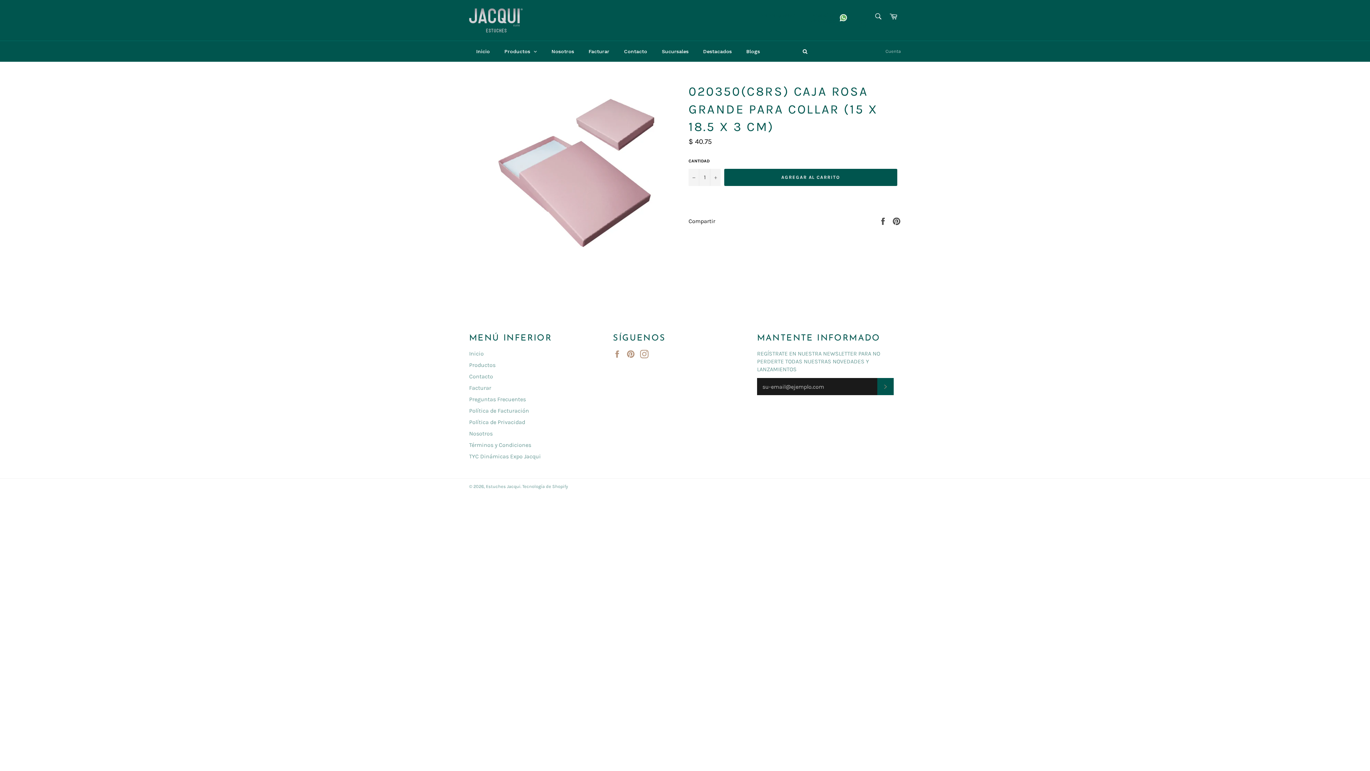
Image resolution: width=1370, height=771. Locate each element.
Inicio (476, 353)
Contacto (481, 376)
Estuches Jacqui (503, 486)
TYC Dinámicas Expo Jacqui (505, 456)
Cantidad (699, 160)
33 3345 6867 (778, 15)
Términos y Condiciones (500, 445)
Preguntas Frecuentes (497, 399)
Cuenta (893, 51)
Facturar (480, 387)
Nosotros (481, 433)
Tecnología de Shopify (545, 486)
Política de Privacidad (497, 422)
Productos (482, 365)
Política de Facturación (499, 410)
